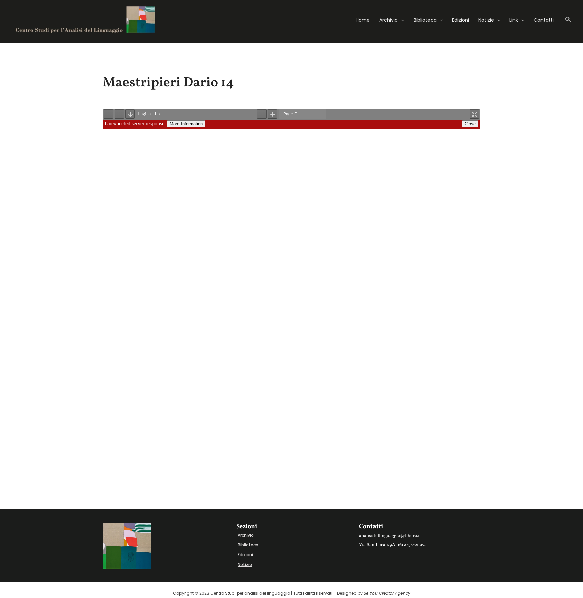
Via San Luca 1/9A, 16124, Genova (393, 545)
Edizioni (460, 20)
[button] (401, 19)
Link (513, 20)
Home (363, 20)
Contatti (544, 20)
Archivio (388, 20)
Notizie (486, 20)
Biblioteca (425, 20)
